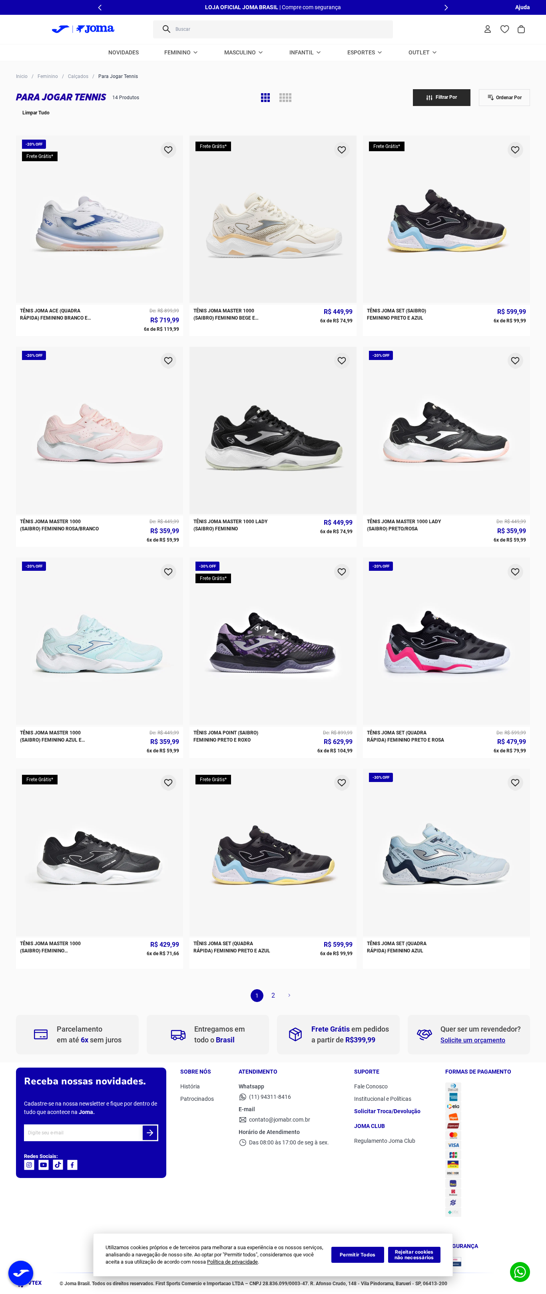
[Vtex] (31, 1285)
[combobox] (273, 29)
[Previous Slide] (100, 7)
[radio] (265, 97)
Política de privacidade (232, 1262)
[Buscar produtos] (165, 29)
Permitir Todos (357, 1255)
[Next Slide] (446, 7)
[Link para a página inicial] (22, 76)
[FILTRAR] (441, 97)
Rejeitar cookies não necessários (414, 1254)
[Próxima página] (289, 995)
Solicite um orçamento (472, 1040)
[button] (504, 97)
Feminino (48, 76)
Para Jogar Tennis (118, 76)
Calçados (78, 76)
